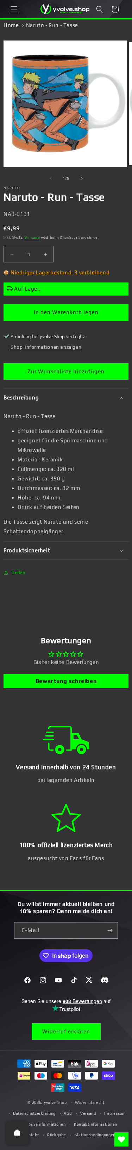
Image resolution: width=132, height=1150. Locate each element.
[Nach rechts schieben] (81, 178)
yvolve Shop (55, 1102)
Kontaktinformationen (95, 1124)
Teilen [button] (19, 572)
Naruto (12, 188)
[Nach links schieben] (50, 178)
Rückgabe (56, 1135)
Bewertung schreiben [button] (66, 681)
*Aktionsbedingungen (94, 1135)
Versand (32, 238)
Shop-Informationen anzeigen (46, 347)
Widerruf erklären (66, 1031)
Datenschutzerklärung (34, 1113)
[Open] (17, 1133)
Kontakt (31, 1135)
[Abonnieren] (110, 930)
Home (11, 25)
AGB (68, 1113)
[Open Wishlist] (121, 1139)
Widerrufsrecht (90, 1102)
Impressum (115, 1113)
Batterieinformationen (44, 1124)
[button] (14, 9)
